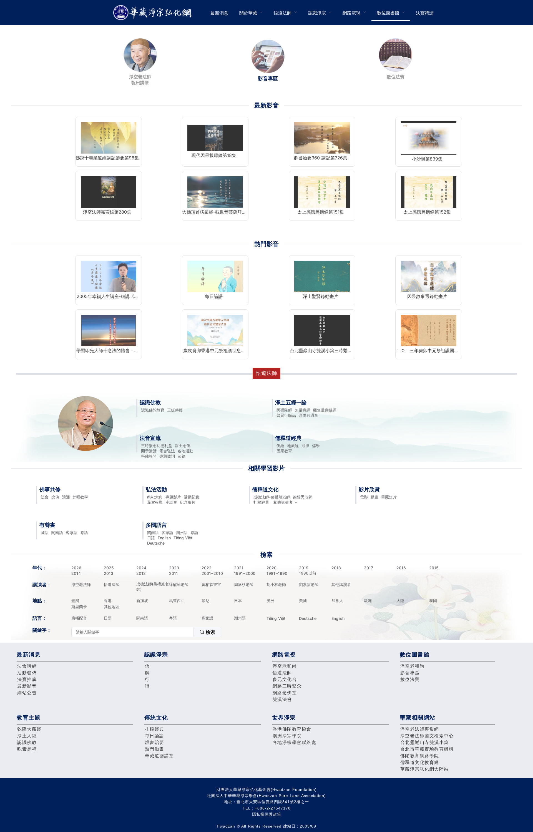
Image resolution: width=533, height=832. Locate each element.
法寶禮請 (425, 13)
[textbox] (132, 632)
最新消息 (219, 13)
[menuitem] (219, 12)
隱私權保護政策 (266, 814)
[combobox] (146, 632)
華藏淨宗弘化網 (153, 12)
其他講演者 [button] (283, 502)
